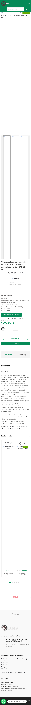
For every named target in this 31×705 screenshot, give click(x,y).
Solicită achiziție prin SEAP (11, 314)
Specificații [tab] (22, 355)
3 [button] (14, 582)
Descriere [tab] (8, 355)
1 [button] (10, 582)
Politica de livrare (6, 663)
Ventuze (12, 283)
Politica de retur (5, 665)
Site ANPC (4, 669)
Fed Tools (13, 700)
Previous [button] (1, 597)
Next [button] (30, 597)
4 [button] (16, 582)
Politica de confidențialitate (9, 659)
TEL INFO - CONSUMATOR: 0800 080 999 (13, 672)
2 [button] (12, 582)
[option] (15, 26)
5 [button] (18, 582)
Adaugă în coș (15, 338)
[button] (3, 701)
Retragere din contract (7, 667)
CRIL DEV (19, 702)
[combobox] (15, 9)
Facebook (16, 614)
